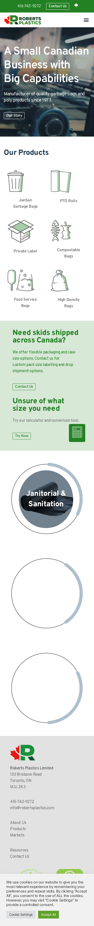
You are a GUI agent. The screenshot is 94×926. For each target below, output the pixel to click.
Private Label (25, 251)
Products (18, 829)
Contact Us (19, 856)
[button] (86, 20)
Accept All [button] (48, 914)
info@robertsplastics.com (32, 808)
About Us (18, 822)
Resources (19, 850)
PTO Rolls (68, 201)
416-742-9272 (29, 6)
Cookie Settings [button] (21, 914)
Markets (17, 835)
